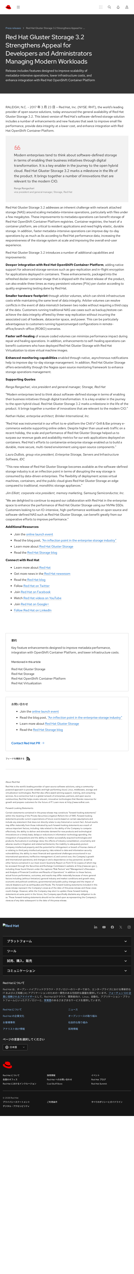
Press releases (13, 28)
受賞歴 (47, 1000)
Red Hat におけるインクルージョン (19, 1083)
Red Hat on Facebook (36, 592)
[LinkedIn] (96, 928)
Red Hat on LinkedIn (37, 610)
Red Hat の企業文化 (13, 1016)
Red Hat (45, 567)
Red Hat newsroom (56, 574)
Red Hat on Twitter (36, 586)
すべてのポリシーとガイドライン (106, 1102)
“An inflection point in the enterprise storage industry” (79, 540)
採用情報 (73, 1028)
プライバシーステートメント (16, 1102)
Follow (18, 610)
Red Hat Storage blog (42, 553)
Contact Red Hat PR (25, 743)
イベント (95, 1075)
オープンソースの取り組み (82, 1016)
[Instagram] (129, 928)
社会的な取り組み (78, 1022)
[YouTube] (104, 928)
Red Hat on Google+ (35, 604)
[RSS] (28, 759)
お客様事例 (9, 1022)
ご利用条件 (52, 1102)
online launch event (39, 534)
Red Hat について (12, 1009)
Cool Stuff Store (54, 1083)
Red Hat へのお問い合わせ (59, 1079)
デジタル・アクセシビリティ (16, 1106)
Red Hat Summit (99, 1083)
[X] (121, 928)
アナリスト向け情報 (14, 1028)
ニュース (73, 1009)
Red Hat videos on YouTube (42, 598)
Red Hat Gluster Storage (56, 546)
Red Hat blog (36, 580)
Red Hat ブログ (98, 1079)
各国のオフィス (10, 1079)
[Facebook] (112, 928)
